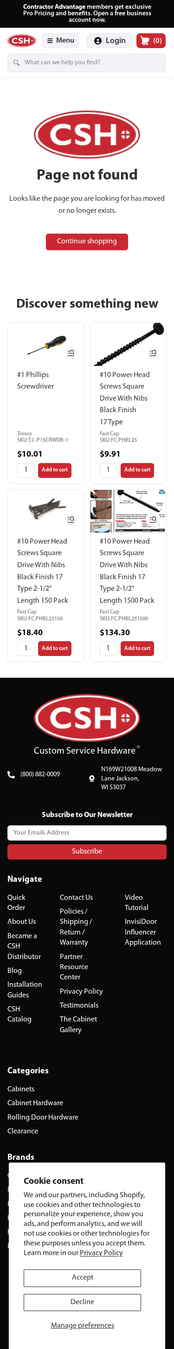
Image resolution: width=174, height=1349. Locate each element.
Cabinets (20, 1089)
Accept (82, 1277)
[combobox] (73, 63)
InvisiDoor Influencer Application (143, 932)
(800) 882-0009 (40, 774)
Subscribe (87, 851)
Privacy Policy (101, 1253)
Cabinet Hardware (35, 1103)
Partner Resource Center (74, 967)
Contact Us (76, 897)
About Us (21, 922)
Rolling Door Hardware (42, 1117)
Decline (82, 1302)
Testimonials (79, 1005)
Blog (14, 971)
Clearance (22, 1131)
